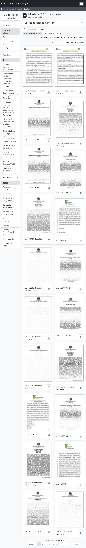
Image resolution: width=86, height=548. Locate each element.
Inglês (10, 48)
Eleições (10, 226)
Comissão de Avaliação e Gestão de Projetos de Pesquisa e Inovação (10, 80)
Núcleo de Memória (10, 169)
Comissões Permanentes (10, 206)
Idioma (6, 25)
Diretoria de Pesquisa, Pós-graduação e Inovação (10, 123)
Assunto (7, 177)
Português (10, 37)
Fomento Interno (10, 219)
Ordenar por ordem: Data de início (51, 37)
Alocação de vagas (10, 244)
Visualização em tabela (53, 33)
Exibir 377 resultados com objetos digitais (69, 42)
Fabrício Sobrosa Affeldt (10, 162)
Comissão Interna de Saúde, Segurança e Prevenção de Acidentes (10, 108)
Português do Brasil (10, 42)
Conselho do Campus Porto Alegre (10, 67)
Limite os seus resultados (11, 16)
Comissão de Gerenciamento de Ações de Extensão (10, 94)
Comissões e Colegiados (10, 199)
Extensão (10, 194)
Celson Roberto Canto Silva (10, 146)
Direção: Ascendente (75, 37)
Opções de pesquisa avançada (39, 22)
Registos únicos (10, 31)
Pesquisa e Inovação (10, 188)
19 (68, 544)
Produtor (7, 55)
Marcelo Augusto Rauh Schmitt (10, 154)
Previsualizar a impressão (35, 29)
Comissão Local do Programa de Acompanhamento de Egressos (10, 136)
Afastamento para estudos (10, 213)
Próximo (75, 544)
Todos (5, 60)
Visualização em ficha (33, 33)
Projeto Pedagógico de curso (10, 232)
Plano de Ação (10, 239)
